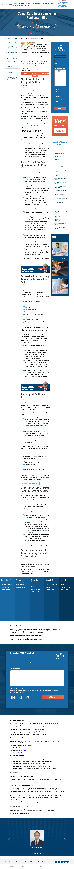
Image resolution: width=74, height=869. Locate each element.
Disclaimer (31, 866)
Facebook (58, 93)
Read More (25, 25)
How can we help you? (59, 68)
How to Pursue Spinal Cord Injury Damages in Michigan (12, 54)
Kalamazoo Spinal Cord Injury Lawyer (59, 220)
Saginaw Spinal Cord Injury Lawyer (60, 224)
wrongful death (38, 322)
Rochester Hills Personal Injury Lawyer (16, 38)
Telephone (57, 59)
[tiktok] (67, 862)
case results (44, 345)
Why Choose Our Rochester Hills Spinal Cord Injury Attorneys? (12, 47)
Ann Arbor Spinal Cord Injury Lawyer (60, 179)
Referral (57, 101)
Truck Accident (57, 156)
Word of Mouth (59, 99)
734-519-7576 (22, 750)
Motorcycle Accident (59, 153)
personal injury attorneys (27, 118)
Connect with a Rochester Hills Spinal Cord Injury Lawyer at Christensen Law (12, 78)
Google (57, 91)
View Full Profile (37, 849)
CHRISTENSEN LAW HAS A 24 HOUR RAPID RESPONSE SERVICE (36, 74)
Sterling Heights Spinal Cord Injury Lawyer (60, 207)
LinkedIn (57, 98)
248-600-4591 (30, 745)
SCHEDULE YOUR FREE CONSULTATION (60, 131)
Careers (39, 861)
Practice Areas (17, 861)
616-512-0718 (24, 749)
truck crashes (34, 427)
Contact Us (26, 5)
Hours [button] (8, 591)
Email (55, 63)
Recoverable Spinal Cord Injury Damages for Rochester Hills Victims (12, 60)
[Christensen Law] (6, 4)
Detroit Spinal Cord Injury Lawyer (60, 170)
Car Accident (57, 150)
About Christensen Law (18, 3)
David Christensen (36, 848)
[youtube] (59, 862)
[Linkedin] (62, 862)
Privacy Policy (37, 866)
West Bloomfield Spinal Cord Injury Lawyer (60, 215)
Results (21, 5)
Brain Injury (56, 148)
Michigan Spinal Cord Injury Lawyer (60, 199)
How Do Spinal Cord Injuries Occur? (11, 65)
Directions (3, 591)
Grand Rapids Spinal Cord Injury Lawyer (60, 187)
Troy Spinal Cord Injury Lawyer (59, 174)
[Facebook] (56, 862)
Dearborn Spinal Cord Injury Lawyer (60, 191)
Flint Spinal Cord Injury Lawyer (59, 195)
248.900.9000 (63, 2)
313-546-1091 (20, 747)
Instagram (58, 94)
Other (57, 104)
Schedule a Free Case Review (30, 483)
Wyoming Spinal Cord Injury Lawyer (60, 211)
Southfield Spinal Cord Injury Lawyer (60, 183)
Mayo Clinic (32, 402)
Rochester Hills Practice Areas (32, 3)
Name (55, 54)
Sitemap (43, 866)
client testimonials (27, 134)
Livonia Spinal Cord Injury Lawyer (60, 228)
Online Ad (58, 96)
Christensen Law (15, 866)
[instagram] (64, 862)
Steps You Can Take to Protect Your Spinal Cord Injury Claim (12, 71)
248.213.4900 (62, 7)
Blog (34, 861)
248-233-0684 (19, 752)
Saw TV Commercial (60, 103)
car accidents (37, 425)
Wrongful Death (58, 159)
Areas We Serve (45, 3)
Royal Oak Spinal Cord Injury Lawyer (60, 203)
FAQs (52, 3)
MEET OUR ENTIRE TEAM (37, 853)
